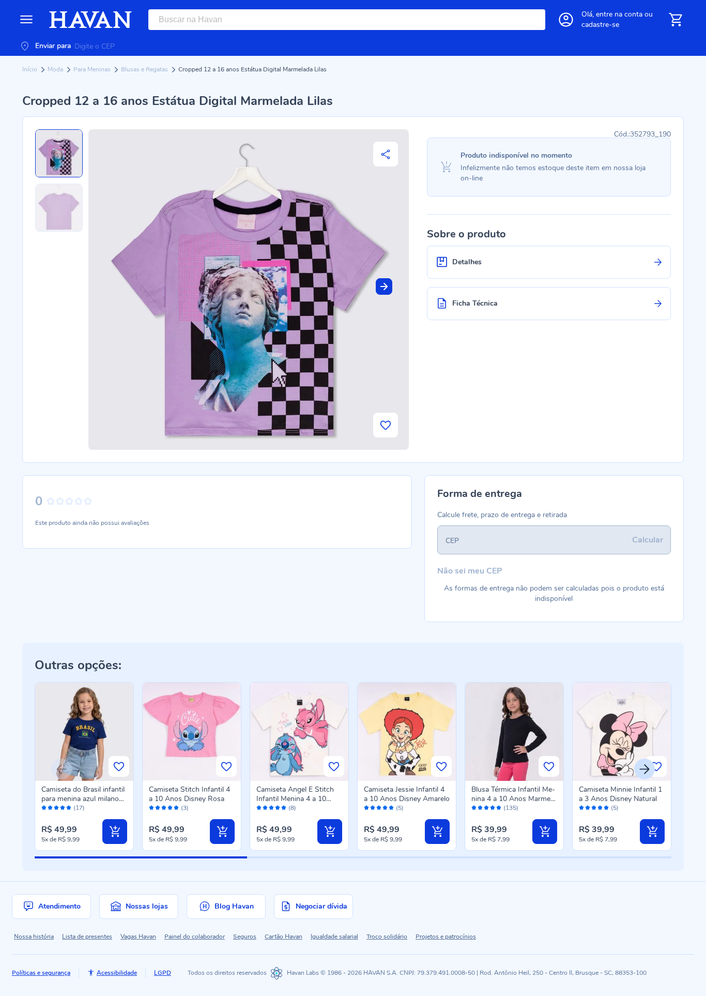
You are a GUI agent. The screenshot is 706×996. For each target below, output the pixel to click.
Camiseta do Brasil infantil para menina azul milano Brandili (83, 798)
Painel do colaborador (194, 936)
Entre (619, 14)
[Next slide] (384, 286)
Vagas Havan (138, 936)
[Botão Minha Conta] (566, 19)
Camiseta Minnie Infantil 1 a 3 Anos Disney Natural (620, 794)
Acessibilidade (117, 973)
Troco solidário (386, 936)
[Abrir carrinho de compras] (675, 19)
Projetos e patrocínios (446, 936)
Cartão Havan (283, 936)
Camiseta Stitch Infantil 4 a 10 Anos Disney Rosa (189, 794)
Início (30, 69)
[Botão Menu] (26, 19)
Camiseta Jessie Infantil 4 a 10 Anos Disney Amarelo (407, 794)
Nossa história (34, 936)
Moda (56, 69)
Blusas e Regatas (145, 69)
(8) (292, 808)
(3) (185, 808)
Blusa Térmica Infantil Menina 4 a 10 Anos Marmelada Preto (513, 798)
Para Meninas (92, 69)
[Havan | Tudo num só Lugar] (90, 19)
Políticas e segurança (41, 973)
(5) (400, 808)
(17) (79, 808)
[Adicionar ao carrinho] (114, 831)
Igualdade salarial (334, 936)
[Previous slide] (61, 769)
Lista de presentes (87, 936)
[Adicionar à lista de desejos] (385, 425)
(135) (510, 808)
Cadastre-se (600, 24)
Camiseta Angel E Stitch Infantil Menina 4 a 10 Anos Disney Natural (295, 798)
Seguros (244, 936)
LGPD (162, 973)
